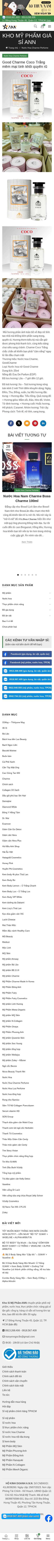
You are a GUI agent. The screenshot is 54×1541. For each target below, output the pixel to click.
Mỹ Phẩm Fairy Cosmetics (14, 998)
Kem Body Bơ (8, 880)
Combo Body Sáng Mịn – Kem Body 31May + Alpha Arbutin (24, 1279)
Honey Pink (7, 863)
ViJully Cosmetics (10, 1201)
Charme (6, 779)
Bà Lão (5, 733)
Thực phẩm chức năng (13, 604)
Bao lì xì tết (7, 621)
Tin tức (6, 1395)
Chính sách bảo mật (13, 1385)
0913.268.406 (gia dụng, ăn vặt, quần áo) (30, 671)
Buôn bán (6, 756)
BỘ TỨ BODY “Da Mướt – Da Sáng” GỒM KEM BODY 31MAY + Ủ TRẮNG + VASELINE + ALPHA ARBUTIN (26, 1246)
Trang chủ (13, 48)
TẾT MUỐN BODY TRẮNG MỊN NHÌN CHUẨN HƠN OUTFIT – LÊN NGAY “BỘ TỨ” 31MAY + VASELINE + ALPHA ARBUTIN (25, 1234)
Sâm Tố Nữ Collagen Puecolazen (18, 1105)
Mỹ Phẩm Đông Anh (11, 987)
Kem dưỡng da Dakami (13, 902)
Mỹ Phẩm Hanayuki (12, 1460)
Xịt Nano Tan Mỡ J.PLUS (14, 1207)
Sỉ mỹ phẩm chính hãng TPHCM (19, 1411)
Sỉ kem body (8, 1441)
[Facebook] (11, 423)
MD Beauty (7, 936)
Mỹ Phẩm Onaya (10, 1026)
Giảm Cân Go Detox (11, 829)
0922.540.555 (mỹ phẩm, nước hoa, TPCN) (30, 688)
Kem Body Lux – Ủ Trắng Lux (16, 891)
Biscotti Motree (9, 750)
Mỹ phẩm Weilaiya (11, 1054)
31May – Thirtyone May (13, 722)
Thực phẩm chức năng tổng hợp (17, 1156)
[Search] (35, 26)
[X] (19, 423)
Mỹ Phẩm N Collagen (13, 1465)
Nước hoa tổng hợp (11, 1094)
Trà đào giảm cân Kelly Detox (16, 1178)
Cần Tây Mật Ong (10, 767)
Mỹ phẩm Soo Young (12, 1043)
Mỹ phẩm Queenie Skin (13, 1038)
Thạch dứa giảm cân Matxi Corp (17, 1122)
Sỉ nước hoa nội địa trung (15, 1437)
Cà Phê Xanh (8, 762)
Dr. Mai (5, 818)
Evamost (6, 824)
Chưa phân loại (9, 626)
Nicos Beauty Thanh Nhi (13, 1071)
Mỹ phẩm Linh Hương (12, 1004)
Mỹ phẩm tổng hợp (11, 1049)
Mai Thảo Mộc (9, 925)
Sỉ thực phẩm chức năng (15, 1427)
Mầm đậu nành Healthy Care (16, 931)
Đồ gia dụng (8, 610)
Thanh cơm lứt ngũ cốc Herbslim (17, 1128)
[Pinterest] (35, 423)
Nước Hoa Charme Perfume (35, 48)
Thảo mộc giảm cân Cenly (14, 1145)
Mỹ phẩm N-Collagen (12, 1021)
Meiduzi (6, 942)
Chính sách (7, 784)
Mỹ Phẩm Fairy (9, 993)
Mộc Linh (6, 948)
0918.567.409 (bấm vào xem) (22, 1516)
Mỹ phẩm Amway (10, 959)
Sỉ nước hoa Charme (13, 1432)
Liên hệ (6, 1390)
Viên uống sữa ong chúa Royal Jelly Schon (22, 1195)
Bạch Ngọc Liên (9, 745)
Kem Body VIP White (12, 897)
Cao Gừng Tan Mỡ (11, 773)
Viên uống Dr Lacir (11, 1190)
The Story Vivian (10, 1150)
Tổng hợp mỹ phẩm (11, 1173)
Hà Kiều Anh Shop (11, 846)
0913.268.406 (29, 17)
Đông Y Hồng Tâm (11, 812)
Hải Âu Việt (7, 852)
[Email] (27, 423)
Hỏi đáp (6, 1406)
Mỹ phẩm (6, 593)
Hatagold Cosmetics (11, 857)
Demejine (6, 801)
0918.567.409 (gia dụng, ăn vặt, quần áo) (30, 679)
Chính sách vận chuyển (14, 1381)
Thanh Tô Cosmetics (12, 1133)
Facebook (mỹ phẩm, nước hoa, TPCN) (30, 662)
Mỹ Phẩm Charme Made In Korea (18, 981)
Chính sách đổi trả (12, 1376)
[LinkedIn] (43, 423)
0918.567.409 (13, 17)
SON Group (7, 1116)
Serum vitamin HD (11, 1111)
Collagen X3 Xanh (10, 790)
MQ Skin (6, 953)
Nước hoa (7, 598)
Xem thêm (27, 542)
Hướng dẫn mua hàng (14, 1402)
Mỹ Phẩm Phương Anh (13, 1032)
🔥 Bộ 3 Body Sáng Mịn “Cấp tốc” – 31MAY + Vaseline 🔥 (24, 1256)
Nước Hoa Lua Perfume (13, 1088)
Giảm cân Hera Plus (11, 840)
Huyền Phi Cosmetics (12, 869)
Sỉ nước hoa (9, 1423)
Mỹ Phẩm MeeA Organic (15, 1469)
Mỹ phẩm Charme (10, 976)
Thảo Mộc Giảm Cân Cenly (15, 1139)
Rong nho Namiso (10, 1100)
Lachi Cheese (8, 919)
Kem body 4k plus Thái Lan (15, 874)
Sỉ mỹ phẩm (8, 1418)
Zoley (5, 1212)
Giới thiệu (7, 1367)
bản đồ (12, 1324)
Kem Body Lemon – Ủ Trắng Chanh (19, 885)
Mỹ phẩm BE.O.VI (10, 970)
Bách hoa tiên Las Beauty (14, 739)
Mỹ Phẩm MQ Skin (12, 1446)
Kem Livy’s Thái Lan (11, 908)
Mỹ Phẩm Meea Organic (13, 1009)
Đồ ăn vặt (6, 615)
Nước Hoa (7, 1077)
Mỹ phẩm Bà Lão (10, 964)
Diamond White (9, 807)
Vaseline (6, 1184)
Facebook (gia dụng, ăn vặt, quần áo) (30, 654)
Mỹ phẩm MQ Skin (11, 1015)
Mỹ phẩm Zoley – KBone (14, 1060)
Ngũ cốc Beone (9, 1066)
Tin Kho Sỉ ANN (9, 1161)
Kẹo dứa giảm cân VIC (13, 914)
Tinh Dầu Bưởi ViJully (12, 1167)
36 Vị (4, 728)
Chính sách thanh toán (14, 1371)
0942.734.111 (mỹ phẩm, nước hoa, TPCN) (30, 696)
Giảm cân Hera (9, 835)
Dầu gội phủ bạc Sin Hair (14, 795)
